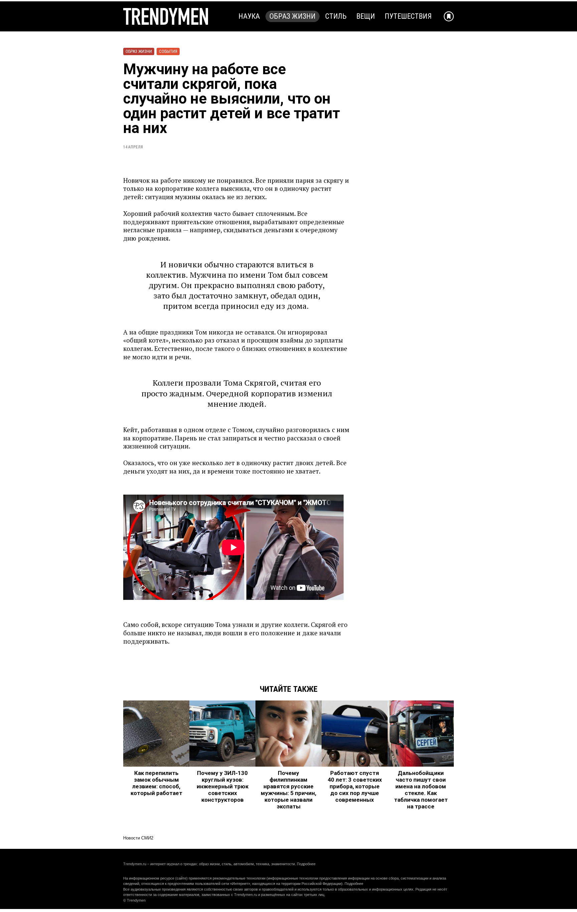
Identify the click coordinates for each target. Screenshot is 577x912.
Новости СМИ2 (138, 837)
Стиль (336, 16)
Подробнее (306, 864)
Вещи (365, 16)
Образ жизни (292, 16)
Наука (249, 16)
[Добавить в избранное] (449, 16)
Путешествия (408, 16)
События (168, 51)
